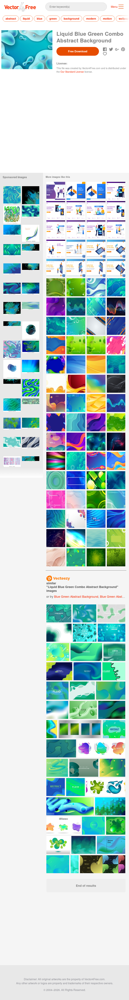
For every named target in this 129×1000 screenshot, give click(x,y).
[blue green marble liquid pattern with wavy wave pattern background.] (30, 388)
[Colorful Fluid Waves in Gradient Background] (55, 403)
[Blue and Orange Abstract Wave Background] (55, 345)
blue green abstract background (76, 596)
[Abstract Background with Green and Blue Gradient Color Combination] (55, 519)
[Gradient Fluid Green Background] (76, 557)
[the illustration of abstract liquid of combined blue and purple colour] (12, 369)
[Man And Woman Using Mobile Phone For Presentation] (55, 268)
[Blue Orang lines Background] (96, 326)
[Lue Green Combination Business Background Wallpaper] (76, 538)
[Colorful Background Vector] (55, 442)
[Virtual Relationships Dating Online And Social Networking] (55, 191)
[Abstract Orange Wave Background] (96, 364)
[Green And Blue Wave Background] (116, 499)
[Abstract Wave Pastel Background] (76, 499)
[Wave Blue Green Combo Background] (96, 307)
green (53, 18)
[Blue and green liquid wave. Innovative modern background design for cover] (30, 234)
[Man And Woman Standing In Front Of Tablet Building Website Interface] (96, 249)
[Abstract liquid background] (12, 349)
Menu (114, 7)
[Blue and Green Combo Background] (76, 326)
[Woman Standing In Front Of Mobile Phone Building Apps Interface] (76, 268)
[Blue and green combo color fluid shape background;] (12, 292)
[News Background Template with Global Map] (96, 519)
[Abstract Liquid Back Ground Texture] (12, 465)
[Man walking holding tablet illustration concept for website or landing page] (55, 229)
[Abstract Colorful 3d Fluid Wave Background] (96, 461)
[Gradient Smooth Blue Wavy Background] (116, 519)
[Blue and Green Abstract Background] (96, 442)
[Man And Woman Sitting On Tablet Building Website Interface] (116, 249)
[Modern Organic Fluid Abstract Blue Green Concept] (30, 214)
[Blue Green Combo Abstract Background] (116, 364)
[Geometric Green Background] (96, 480)
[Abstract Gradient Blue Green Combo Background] (55, 480)
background (71, 18)
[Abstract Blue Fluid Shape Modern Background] (76, 480)
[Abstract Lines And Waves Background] (116, 442)
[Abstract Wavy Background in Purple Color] (55, 307)
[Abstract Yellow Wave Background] (96, 403)
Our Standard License (72, 71)
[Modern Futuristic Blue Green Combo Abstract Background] (55, 326)
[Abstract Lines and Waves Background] (55, 557)
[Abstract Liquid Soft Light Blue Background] (12, 446)
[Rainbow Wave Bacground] (96, 384)
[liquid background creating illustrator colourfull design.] (12, 214)
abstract (11, 18)
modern (91, 18)
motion (107, 18)
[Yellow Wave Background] (55, 384)
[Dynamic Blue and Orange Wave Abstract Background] (116, 461)
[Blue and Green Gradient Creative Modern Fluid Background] (75, 787)
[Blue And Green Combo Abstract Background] (116, 287)
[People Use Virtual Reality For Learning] (76, 249)
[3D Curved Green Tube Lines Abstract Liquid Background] (86, 652)
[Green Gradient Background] (116, 538)
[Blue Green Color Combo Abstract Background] (12, 253)
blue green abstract (113, 596)
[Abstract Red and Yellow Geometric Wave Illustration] (76, 384)
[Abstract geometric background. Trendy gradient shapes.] (57, 864)
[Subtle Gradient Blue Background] (96, 538)
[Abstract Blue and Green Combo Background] (116, 403)
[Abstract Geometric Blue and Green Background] (76, 422)
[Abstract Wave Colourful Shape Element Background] (76, 519)
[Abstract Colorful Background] (55, 422)
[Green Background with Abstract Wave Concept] (116, 422)
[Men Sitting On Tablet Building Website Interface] (116, 268)
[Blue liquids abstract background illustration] (12, 272)
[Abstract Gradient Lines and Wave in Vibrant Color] (116, 307)
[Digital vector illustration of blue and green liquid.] (12, 195)
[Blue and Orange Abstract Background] (116, 326)
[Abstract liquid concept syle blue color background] (30, 446)
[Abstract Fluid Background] (116, 345)
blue (39, 18)
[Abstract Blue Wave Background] (76, 364)
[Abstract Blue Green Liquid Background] (116, 480)
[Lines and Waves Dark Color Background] (116, 384)
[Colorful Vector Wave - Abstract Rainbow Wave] (55, 461)
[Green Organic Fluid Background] (76, 287)
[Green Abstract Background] (96, 499)
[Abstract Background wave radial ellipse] (96, 422)
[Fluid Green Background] (76, 345)
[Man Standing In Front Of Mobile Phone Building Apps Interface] (96, 268)
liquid (26, 18)
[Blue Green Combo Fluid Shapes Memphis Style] (76, 403)
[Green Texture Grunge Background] (116, 557)
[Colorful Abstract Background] (55, 364)
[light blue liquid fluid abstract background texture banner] (30, 407)
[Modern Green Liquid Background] (55, 287)
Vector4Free (20, 6)
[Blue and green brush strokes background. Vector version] (12, 427)
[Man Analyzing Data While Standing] (76, 191)
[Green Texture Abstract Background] (96, 557)
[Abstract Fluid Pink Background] (55, 499)
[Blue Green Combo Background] (76, 307)
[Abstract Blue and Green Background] (96, 287)
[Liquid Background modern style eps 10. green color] (30, 349)
